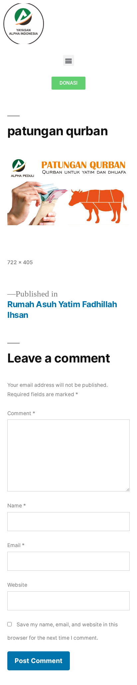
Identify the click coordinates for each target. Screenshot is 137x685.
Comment (21, 413)
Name (16, 505)
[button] (68, 60)
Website (17, 585)
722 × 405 (20, 262)
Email (16, 545)
